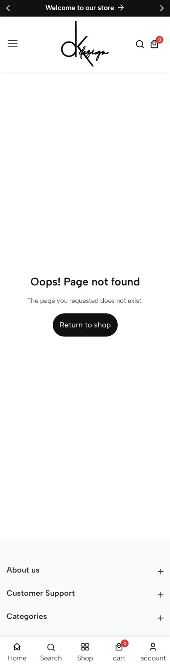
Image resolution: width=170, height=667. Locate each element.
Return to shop (85, 324)
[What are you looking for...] (141, 44)
